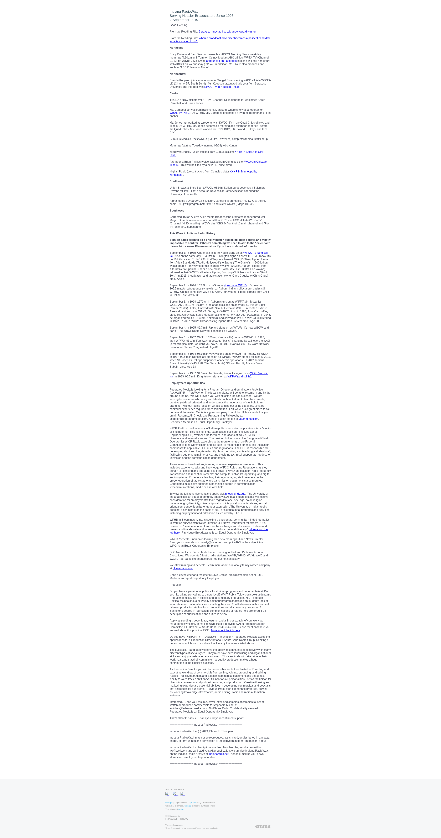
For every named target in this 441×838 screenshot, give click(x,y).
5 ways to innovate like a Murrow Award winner (227, 31)
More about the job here (225, 630)
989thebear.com (248, 418)
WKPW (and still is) (239, 376)
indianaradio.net (218, 753)
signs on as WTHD (235, 285)
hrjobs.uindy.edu (235, 493)
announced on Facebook (221, 60)
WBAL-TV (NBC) (180, 112)
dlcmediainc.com (183, 568)
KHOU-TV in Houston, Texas (221, 86)
